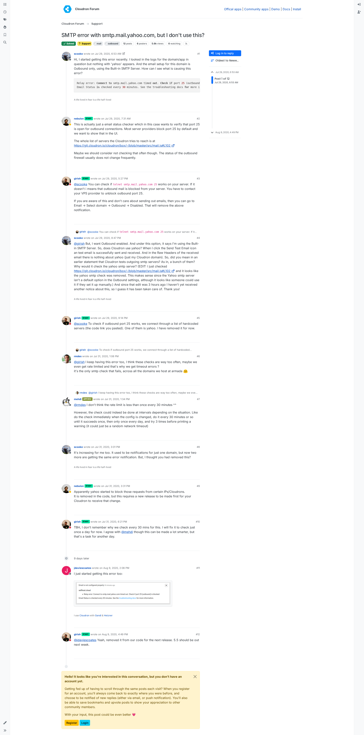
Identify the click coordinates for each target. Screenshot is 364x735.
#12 (198, 634)
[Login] (359, 5)
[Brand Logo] (67, 9)
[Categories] (5, 5)
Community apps (256, 9)
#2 (198, 118)
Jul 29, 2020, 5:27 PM (115, 178)
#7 (198, 399)
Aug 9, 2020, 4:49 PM (115, 634)
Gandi (98, 615)
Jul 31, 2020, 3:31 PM (117, 485)
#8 (198, 446)
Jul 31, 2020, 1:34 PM (117, 399)
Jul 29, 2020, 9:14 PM (115, 317)
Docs (286, 9)
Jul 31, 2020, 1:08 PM (106, 356)
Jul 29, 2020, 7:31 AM (118, 118)
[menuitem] (359, 5)
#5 (198, 317)
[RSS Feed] (186, 44)
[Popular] (5, 27)
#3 (198, 178)
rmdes (78, 356)
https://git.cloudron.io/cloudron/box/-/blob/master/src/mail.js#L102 (122, 145)
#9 (198, 485)
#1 (198, 53)
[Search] (5, 42)
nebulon (79, 118)
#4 (198, 237)
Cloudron (84, 615)
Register (71, 722)
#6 (198, 356)
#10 (198, 521)
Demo (275, 9)
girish (77, 178)
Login (84, 722)
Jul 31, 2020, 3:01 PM (107, 446)
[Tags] (5, 20)
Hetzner (108, 615)
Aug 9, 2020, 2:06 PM (116, 567)
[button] (5, 723)
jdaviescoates (82, 567)
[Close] (195, 676)
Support (86, 43)
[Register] (359, 12)
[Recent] (5, 12)
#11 (198, 567)
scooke (78, 53)
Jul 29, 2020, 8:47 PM (108, 237)
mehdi (78, 399)
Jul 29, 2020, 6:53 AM (108, 53)
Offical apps (232, 9)
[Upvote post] (190, 107)
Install (297, 9)
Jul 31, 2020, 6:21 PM (114, 521)
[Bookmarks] (5, 35)
